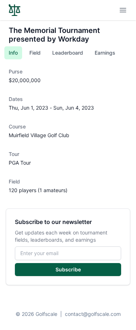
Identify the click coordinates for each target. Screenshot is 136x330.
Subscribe (68, 269)
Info (13, 53)
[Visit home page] (14, 10)
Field (35, 53)
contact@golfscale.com (93, 314)
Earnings (105, 53)
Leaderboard (67, 53)
